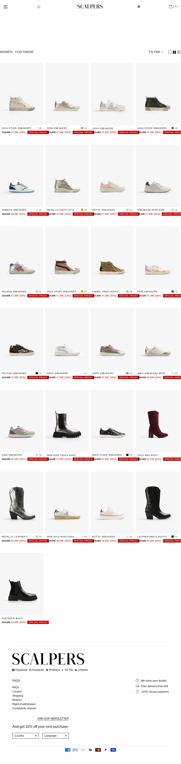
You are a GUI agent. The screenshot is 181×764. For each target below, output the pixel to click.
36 (9, 110)
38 (23, 110)
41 (23, 119)
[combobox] (26, 736)
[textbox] (26, 736)
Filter (154, 52)
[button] (38, 6)
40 (37, 110)
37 (16, 110)
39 (30, 110)
